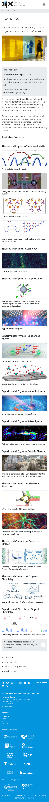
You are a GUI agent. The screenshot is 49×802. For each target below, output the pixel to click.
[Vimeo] (29, 683)
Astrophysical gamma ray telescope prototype (23, 444)
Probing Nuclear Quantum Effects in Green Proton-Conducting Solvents (21, 568)
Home (3, 11)
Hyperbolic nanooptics (12, 329)
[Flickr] (3, 686)
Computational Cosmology (14, 271)
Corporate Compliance (24, 798)
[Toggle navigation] (44, 4)
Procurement (19, 796)
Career (10, 11)
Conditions (9, 657)
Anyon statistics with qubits (14, 169)
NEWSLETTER (41, 683)
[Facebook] (16, 683)
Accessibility (32, 796)
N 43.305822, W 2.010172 (10, 702)
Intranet (42, 796)
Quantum (5, 716)
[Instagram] (20, 683)
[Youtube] (25, 683)
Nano (4, 718)
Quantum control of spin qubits (16, 361)
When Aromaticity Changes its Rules (18, 509)
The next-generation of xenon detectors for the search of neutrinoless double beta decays (23, 475)
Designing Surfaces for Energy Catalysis (20, 384)
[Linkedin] (3, 683)
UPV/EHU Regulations (14, 667)
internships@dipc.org (15, 93)
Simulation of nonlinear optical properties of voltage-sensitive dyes (22, 533)
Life (3, 721)
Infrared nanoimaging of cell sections (19, 414)
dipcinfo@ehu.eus (8, 706)
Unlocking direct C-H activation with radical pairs (24, 635)
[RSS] (7, 686)
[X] (12, 683)
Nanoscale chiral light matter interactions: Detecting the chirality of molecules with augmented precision (21, 303)
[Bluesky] (7, 683)
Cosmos (5, 723)
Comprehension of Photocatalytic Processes (22, 602)
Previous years (10, 671)
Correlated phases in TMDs (14, 216)
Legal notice (7, 796)
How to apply (10, 662)
